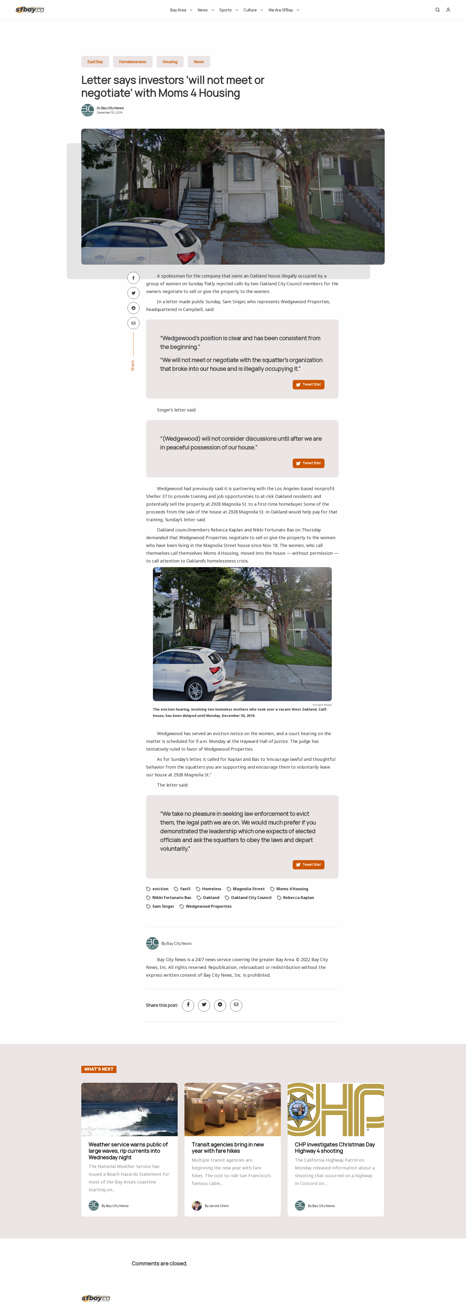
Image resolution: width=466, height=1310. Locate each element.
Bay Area (178, 10)
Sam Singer (163, 906)
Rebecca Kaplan (298, 897)
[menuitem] (179, 11)
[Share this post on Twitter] (133, 293)
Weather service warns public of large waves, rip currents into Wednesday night (128, 1151)
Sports (225, 10)
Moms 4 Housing (292, 888)
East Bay (95, 61)
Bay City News (112, 108)
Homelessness (132, 61)
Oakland (211, 897)
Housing (170, 61)
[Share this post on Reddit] (133, 308)
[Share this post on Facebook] (133, 278)
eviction (160, 888)
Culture (250, 10)
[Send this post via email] (133, 323)
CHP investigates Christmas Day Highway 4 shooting (335, 1147)
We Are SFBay (280, 10)
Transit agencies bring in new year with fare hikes (228, 1147)
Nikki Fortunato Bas (171, 897)
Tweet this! (311, 384)
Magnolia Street (249, 888)
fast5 (185, 888)
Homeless (211, 888)
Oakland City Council (251, 897)
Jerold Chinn (219, 1205)
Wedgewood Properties (209, 906)
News (203, 10)
